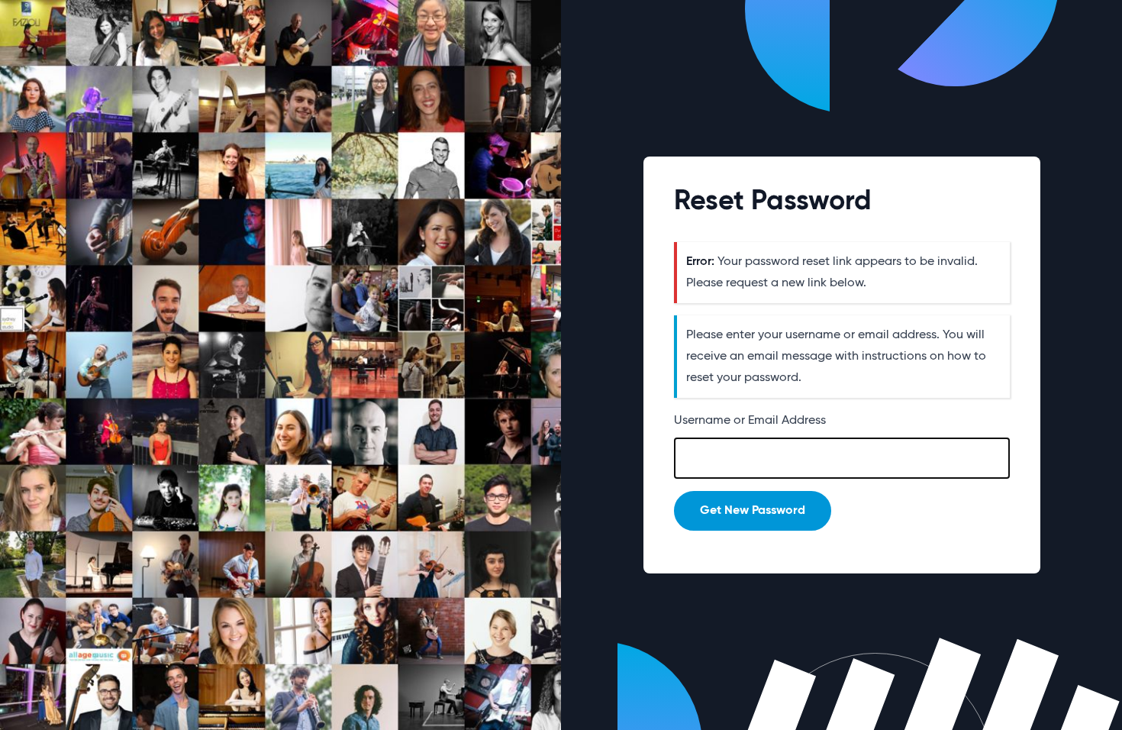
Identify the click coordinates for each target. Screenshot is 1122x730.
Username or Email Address (750, 421)
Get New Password (752, 511)
